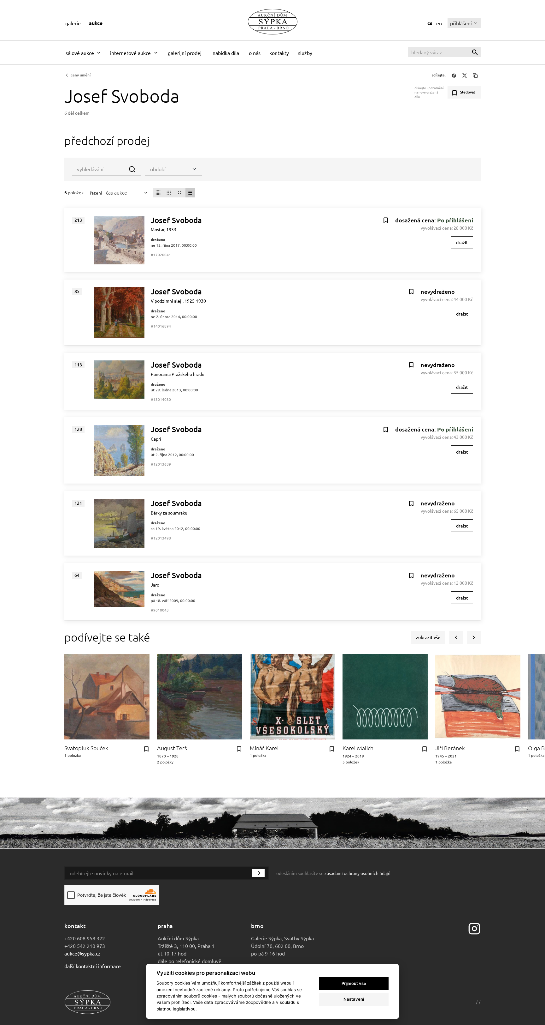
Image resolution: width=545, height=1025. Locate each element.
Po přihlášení (455, 220)
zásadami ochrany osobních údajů (357, 873)
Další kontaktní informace (92, 966)
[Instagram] (474, 928)
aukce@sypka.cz (82, 953)
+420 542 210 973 (84, 946)
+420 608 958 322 (84, 938)
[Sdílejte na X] (464, 75)
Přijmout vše (354, 983)
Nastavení (353, 999)
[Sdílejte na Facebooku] (453, 75)
